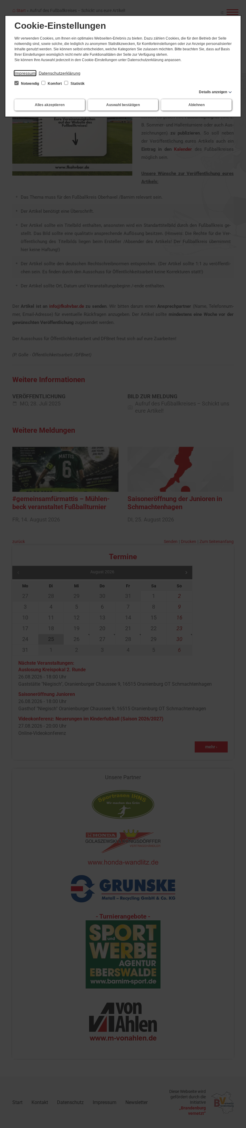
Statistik (77, 84)
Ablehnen (196, 105)
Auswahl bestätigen (123, 105)
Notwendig (30, 84)
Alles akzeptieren (49, 105)
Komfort (55, 84)
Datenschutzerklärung (59, 73)
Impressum (25, 73)
